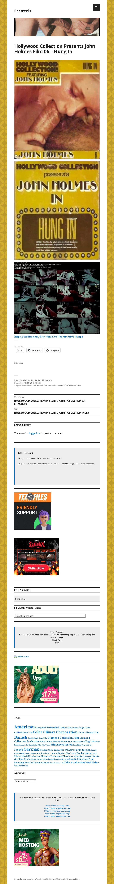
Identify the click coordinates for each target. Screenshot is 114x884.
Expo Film (33, 745)
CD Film (68, 728)
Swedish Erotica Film (81, 759)
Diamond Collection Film (63, 737)
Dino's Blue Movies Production (56, 741)
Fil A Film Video (44, 745)
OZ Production (33, 756)
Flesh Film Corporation (81, 745)
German (31, 749)
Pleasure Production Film (54, 756)
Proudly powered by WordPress (30, 879)
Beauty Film (40, 728)
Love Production (79, 753)
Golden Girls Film (49, 749)
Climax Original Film (81, 728)
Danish (20, 737)
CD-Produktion (55, 727)
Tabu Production (74, 762)
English (89, 741)
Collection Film (23, 732)
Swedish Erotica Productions (31, 762)
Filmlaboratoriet (61, 744)
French (18, 749)
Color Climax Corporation (55, 732)
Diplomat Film (79, 741)
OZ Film (22, 756)
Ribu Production (27, 759)
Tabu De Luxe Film (56, 763)
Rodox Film (42, 759)
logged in (34, 433)
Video (95, 762)
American (27, 385)
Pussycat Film (89, 756)
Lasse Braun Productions (36, 753)
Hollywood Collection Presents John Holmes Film (57, 385)
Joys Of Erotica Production (75, 749)
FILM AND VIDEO (32, 383)
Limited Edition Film (60, 753)
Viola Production (21, 766)
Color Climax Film (88, 732)
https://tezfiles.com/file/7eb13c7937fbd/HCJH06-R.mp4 (48, 336)
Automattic (73, 879)
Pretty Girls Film (74, 756)
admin (49, 380)
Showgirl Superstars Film (58, 759)
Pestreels (22, 10)
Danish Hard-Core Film (37, 738)
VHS (88, 762)
